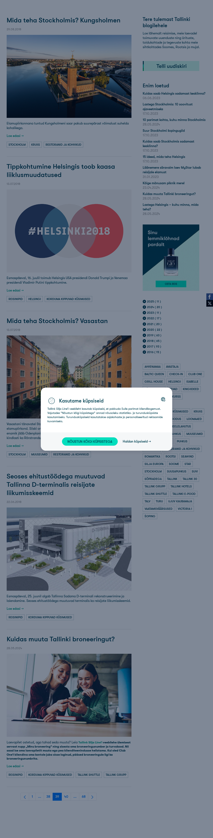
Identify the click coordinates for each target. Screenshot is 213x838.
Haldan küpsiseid (135, 441)
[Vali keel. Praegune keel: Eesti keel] (163, 399)
